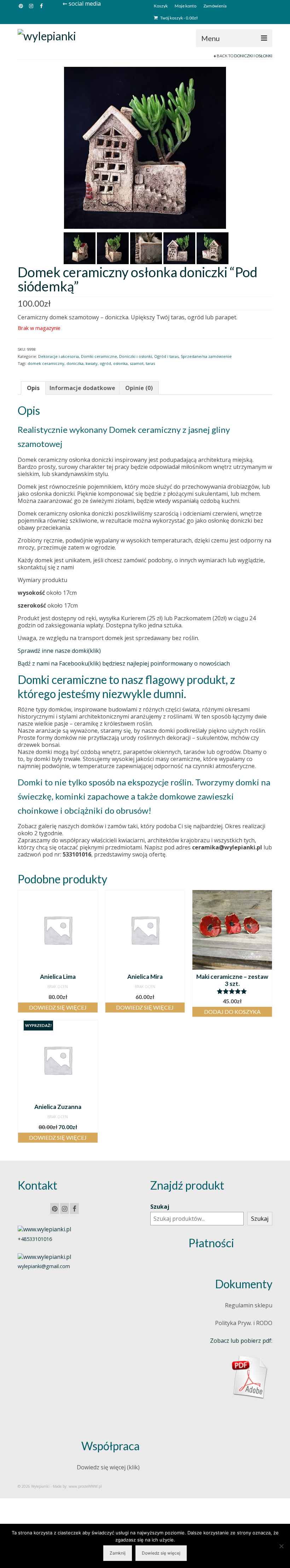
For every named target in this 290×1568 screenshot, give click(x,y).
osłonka (120, 363)
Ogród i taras (166, 356)
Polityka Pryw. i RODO (243, 1323)
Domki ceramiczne (99, 356)
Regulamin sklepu (248, 1305)
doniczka (74, 363)
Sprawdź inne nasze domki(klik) (59, 651)
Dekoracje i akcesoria (58, 356)
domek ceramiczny (46, 363)
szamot (137, 363)
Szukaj (159, 1206)
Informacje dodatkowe (82, 388)
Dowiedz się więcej (58, 1007)
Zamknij (118, 1553)
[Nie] (281, 1546)
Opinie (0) (139, 388)
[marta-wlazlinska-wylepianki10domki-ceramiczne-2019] (146, 247)
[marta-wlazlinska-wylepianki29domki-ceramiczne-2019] (80, 247)
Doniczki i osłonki (253, 55)
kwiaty (92, 363)
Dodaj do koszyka (232, 1011)
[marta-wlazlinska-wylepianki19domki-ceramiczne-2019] (113, 247)
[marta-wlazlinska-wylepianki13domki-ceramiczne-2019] (145, 147)
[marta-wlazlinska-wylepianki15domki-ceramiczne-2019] (213, 247)
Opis (33, 388)
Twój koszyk (179, 18)
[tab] (33, 388)
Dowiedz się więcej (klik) (108, 1467)
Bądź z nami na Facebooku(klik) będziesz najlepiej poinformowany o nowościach (124, 663)
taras (150, 363)
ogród (105, 363)
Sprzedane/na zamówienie (206, 356)
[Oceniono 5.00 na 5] (232, 991)
